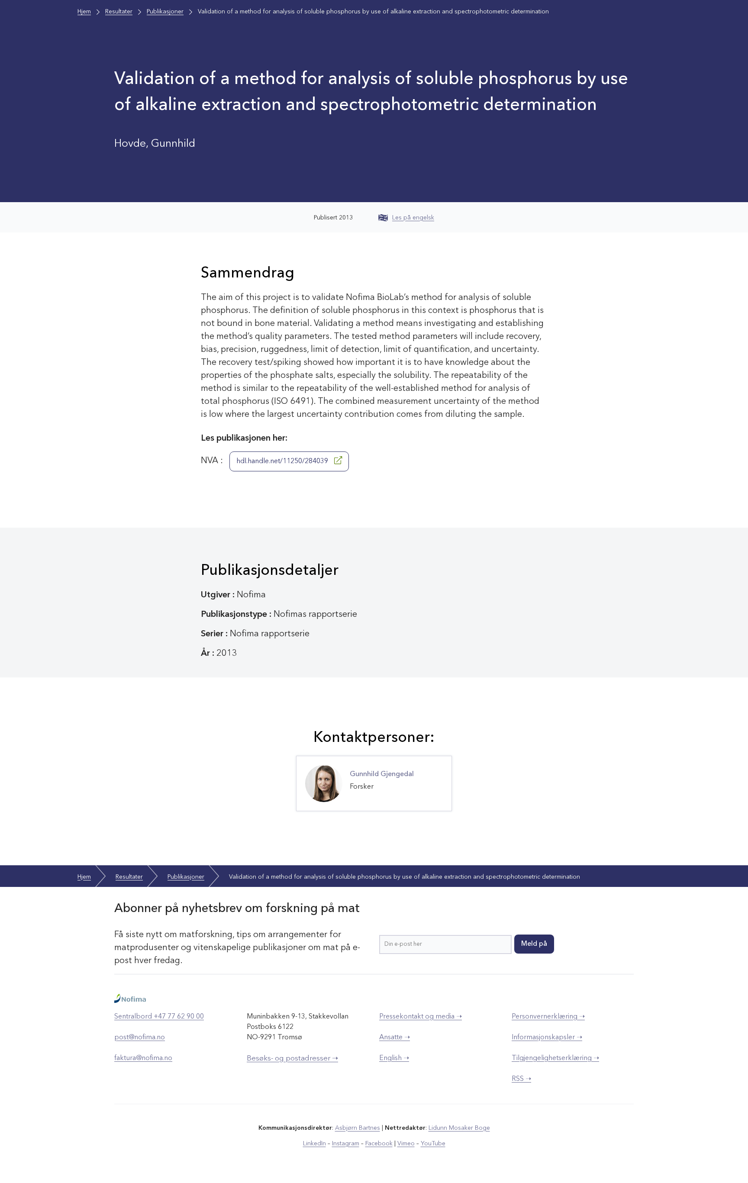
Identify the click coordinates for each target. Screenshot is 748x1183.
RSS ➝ (521, 1079)
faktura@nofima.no (143, 1058)
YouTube (433, 1144)
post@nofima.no (139, 1037)
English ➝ (394, 1058)
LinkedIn (314, 1144)
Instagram (345, 1144)
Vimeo (406, 1144)
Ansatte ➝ (394, 1037)
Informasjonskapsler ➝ (547, 1037)
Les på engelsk (413, 218)
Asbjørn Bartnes (357, 1128)
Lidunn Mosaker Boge (459, 1128)
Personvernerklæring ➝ (548, 1016)
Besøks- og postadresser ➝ (292, 1058)
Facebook (379, 1144)
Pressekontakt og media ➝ (420, 1016)
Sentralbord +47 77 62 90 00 (159, 1016)
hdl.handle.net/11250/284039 (283, 461)
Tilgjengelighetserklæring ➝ (555, 1058)
